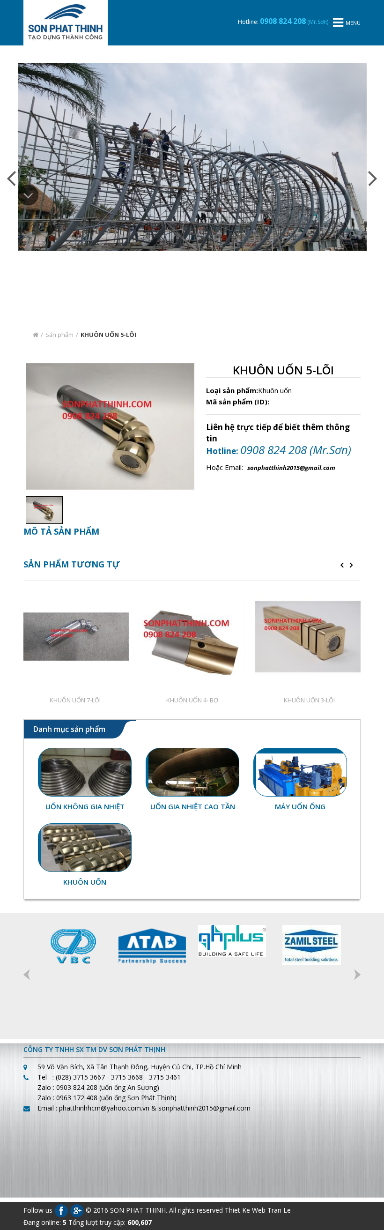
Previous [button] (26, 1060)
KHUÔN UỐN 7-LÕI (75, 787)
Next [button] (357, 1060)
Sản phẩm (59, 421)
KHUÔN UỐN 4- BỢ (192, 787)
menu (353, 22)
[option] (42, 596)
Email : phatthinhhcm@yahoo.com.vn (93, 1194)
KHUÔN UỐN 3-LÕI (309, 787)
